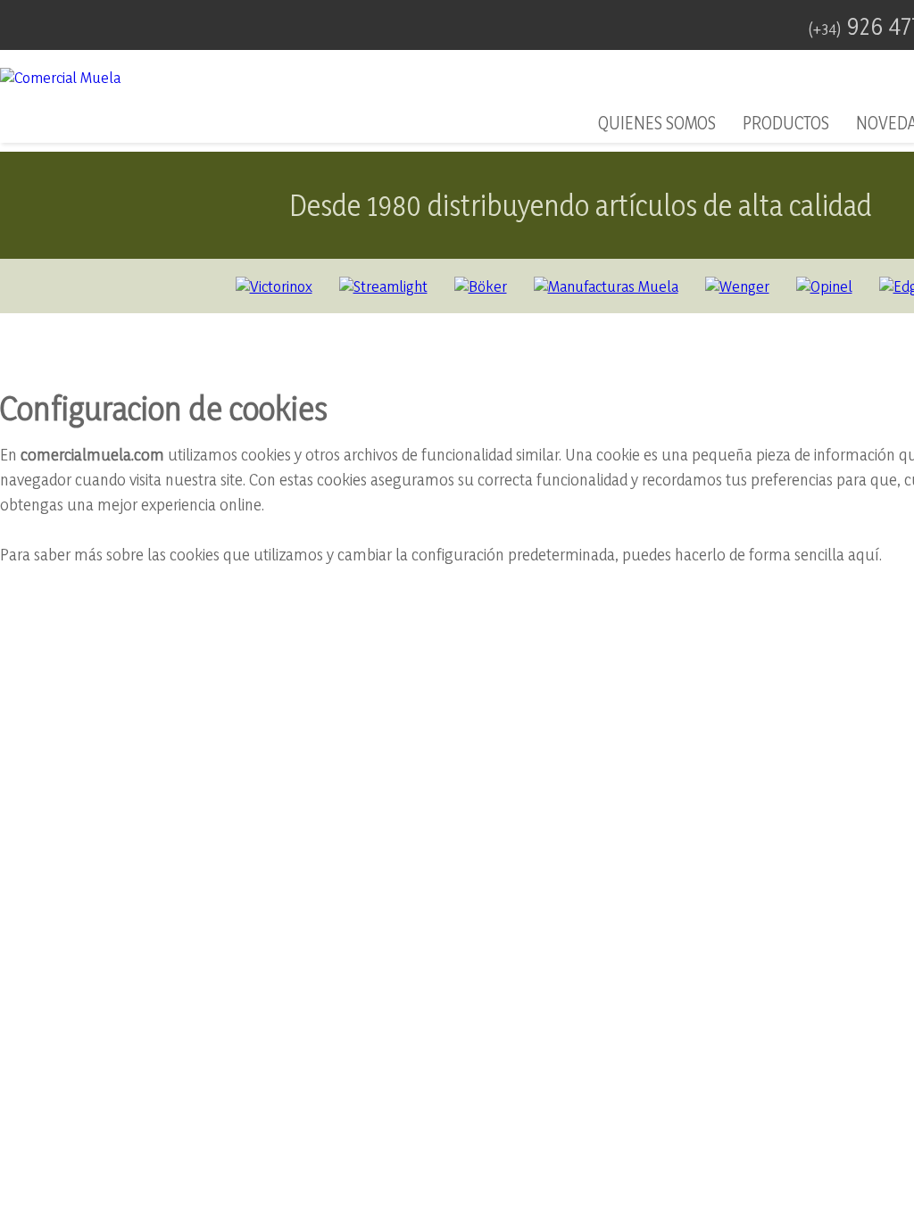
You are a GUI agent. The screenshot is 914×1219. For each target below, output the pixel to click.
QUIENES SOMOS (657, 123)
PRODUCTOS (786, 123)
